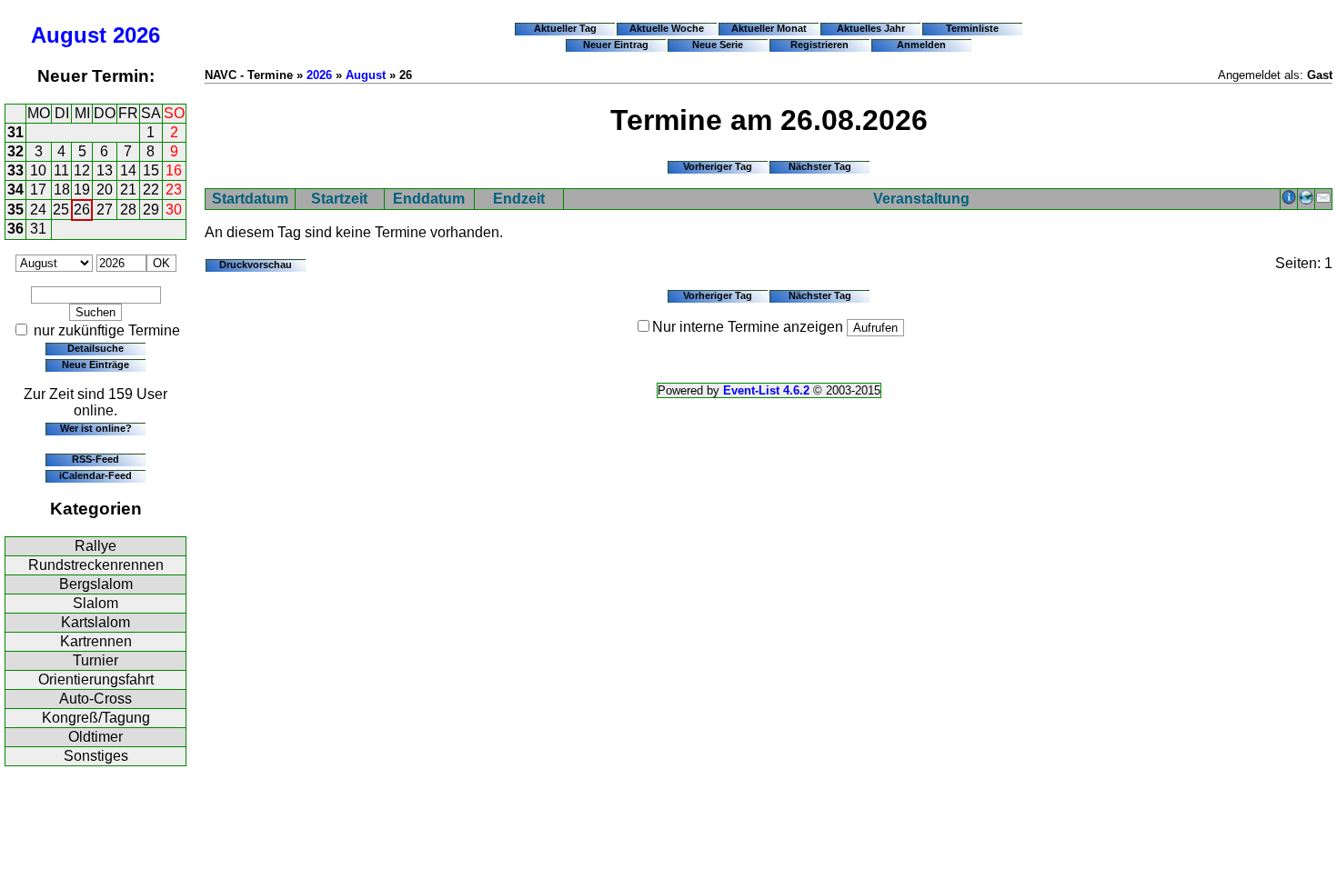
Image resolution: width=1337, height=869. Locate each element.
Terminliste (972, 28)
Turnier (95, 660)
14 (128, 170)
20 (104, 189)
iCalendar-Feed (95, 475)
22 (151, 189)
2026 (136, 35)
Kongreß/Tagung (96, 717)
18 (62, 189)
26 (82, 209)
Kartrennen (96, 641)
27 (104, 209)
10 (38, 170)
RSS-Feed (95, 459)
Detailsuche (95, 348)
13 (104, 170)
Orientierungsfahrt (96, 679)
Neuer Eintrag (615, 44)
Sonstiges (96, 756)
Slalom (95, 603)
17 (38, 189)
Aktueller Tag (565, 28)
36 (15, 228)
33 (15, 170)
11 (61, 170)
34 (15, 189)
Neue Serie (717, 44)
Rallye (95, 546)
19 (82, 189)
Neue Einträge (95, 364)
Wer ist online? (96, 428)
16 (174, 170)
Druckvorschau (255, 264)
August (68, 35)
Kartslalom (95, 622)
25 (61, 209)
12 (82, 170)
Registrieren (819, 44)
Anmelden (921, 44)
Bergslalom (96, 584)
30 (174, 209)
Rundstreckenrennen (96, 565)
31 (15, 132)
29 (151, 209)
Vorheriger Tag (717, 166)
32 (15, 151)
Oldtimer (95, 736)
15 (151, 170)
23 (174, 189)
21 (128, 189)
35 (15, 209)
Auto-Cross (95, 698)
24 (38, 209)
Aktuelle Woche (666, 28)
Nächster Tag (820, 166)
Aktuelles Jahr (871, 28)
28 (128, 209)
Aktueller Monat (769, 28)
